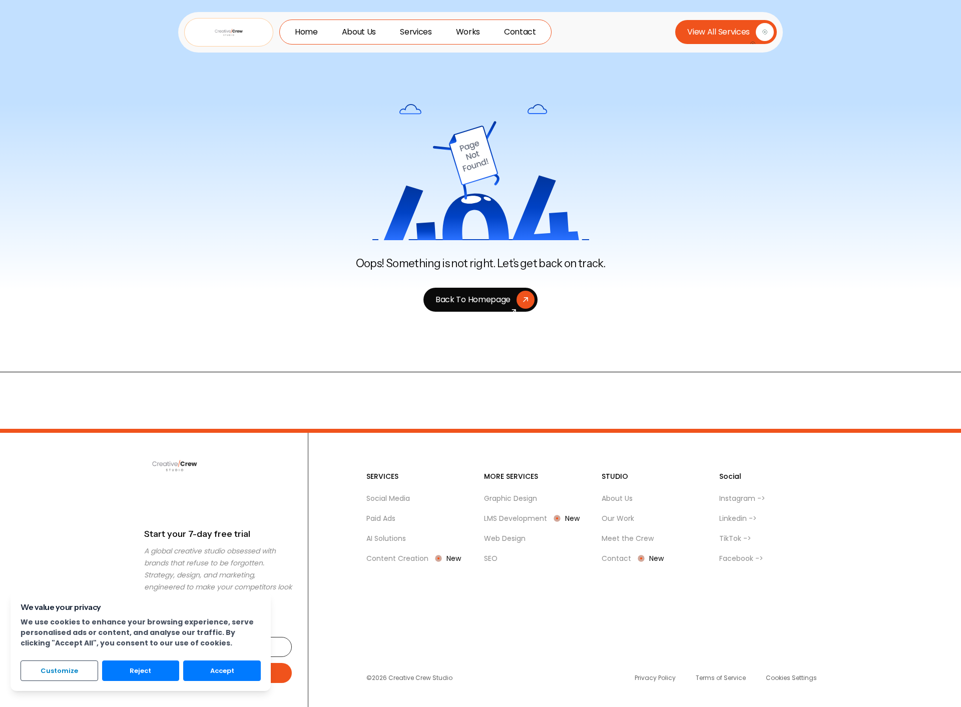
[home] (228, 32)
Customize (59, 670)
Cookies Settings (791, 677)
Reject (140, 670)
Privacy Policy (655, 677)
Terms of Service (721, 677)
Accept (222, 670)
